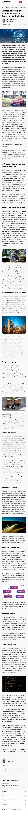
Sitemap (4, 796)
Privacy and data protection (10, 800)
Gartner (22, 118)
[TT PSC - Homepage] (6, 2)
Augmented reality (7, 414)
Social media (5, 804)
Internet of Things (14, 751)
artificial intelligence (16, 575)
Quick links (5, 792)
